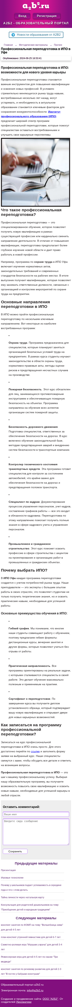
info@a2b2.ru (35, 990)
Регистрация (46, 16)
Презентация (8, 870)
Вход (22, 16)
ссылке (35, 751)
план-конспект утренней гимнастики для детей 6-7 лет (31, 937)
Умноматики (23, 1001)
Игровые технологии (12, 877)
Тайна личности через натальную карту (22, 897)
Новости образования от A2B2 (39, 34)
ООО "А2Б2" (50, 998)
